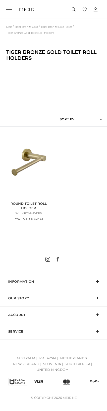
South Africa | (78, 364)
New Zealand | (27, 364)
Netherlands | (74, 358)
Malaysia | (48, 358)
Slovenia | (53, 364)
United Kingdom (53, 370)
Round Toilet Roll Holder (28, 206)
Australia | (26, 358)
